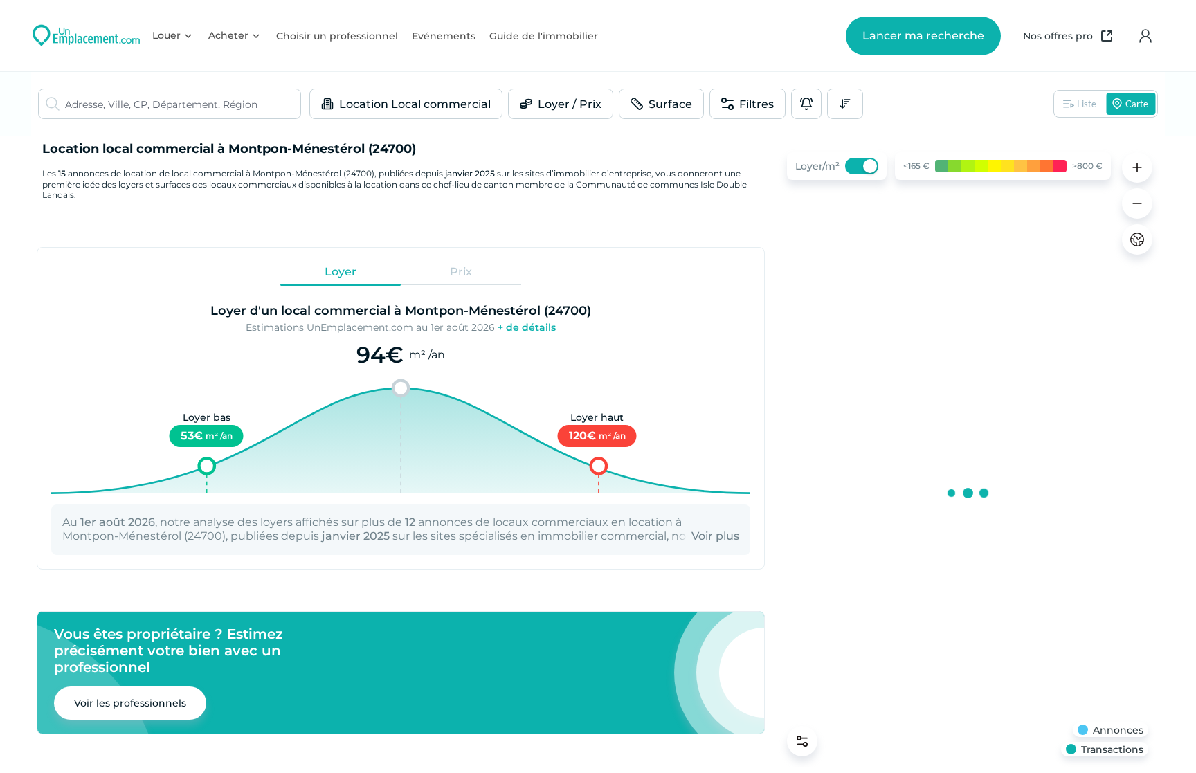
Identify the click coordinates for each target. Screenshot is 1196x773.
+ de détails (527, 327)
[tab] (340, 272)
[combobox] (182, 103)
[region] (967, 454)
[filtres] (802, 741)
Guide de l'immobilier (543, 36)
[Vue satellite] (1137, 239)
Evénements (443, 36)
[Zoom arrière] (1137, 203)
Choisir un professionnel (337, 36)
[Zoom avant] (1137, 167)
